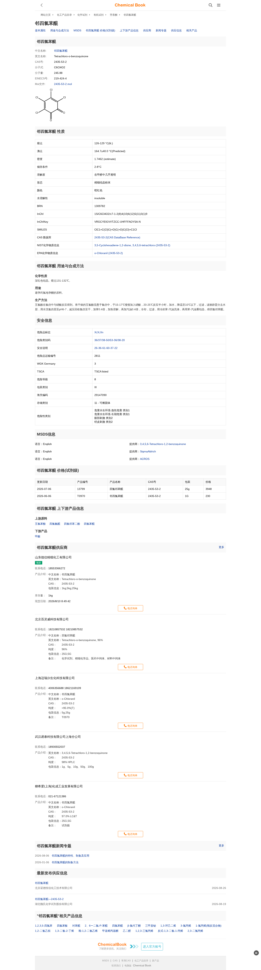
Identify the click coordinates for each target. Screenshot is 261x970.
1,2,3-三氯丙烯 (144, 930)
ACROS (144, 459)
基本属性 (40, 30)
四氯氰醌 (54, 523)
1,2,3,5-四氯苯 (43, 925)
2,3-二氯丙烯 (195, 930)
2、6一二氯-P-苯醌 (96, 925)
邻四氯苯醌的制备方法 (65, 862)
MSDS (77, 30)
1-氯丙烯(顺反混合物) (208, 925)
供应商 (147, 30)
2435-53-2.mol (63, 84)
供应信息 (176, 30)
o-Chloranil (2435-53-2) (108, 253)
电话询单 (132, 608)
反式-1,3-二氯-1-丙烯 (170, 930)
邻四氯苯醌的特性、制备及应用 (70, 855)
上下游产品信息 (129, 30)
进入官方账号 (152, 946)
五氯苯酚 (40, 523)
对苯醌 (76, 925)
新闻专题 (161, 30)
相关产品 (191, 30)
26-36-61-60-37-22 (106, 347)
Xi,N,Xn (98, 332)
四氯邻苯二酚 (72, 523)
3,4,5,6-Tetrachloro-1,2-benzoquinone (163, 444)
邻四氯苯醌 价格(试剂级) (100, 30)
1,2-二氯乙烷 (42, 930)
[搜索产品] (210, 5)
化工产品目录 (64, 14)
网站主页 (46, 14)
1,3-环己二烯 (168, 925)
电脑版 (128, 965)
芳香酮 (113, 14)
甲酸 (37, 536)
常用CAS (126, 960)
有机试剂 (99, 14)
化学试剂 (82, 14)
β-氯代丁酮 (134, 925)
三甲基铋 (150, 925)
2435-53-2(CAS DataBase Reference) (117, 237)
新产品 (155, 960)
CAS (115, 960)
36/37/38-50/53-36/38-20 (109, 340)
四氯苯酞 (62, 925)
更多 (221, 547)
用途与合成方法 (59, 30)
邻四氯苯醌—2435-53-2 (49, 899)
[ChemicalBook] (130, 5)
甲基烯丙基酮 (110, 930)
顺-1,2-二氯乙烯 (88, 930)
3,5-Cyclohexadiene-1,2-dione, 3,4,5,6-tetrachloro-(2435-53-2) (132, 245)
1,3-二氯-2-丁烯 (64, 930)
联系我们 (116, 965)
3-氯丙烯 (186, 925)
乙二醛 (127, 930)
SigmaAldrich (148, 451)
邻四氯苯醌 (130, 14)
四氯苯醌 (89, 523)
